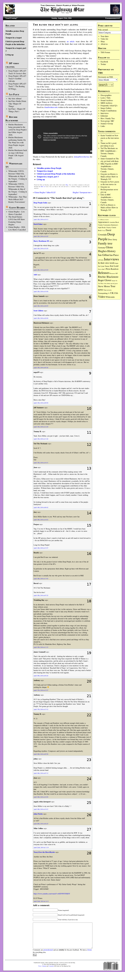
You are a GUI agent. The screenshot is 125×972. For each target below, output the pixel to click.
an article (70, 41)
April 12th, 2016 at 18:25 (41, 236)
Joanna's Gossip (107, 123)
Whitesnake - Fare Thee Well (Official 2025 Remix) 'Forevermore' (17, 199)
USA (116, 293)
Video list (104, 38)
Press (108, 268)
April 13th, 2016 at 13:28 (41, 439)
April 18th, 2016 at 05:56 (41, 754)
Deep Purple (106, 236)
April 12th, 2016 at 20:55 (41, 306)
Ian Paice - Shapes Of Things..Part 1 (16, 110)
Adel (35, 274)
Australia (112, 222)
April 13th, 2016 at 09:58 (41, 403)
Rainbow (115, 269)
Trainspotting (102, 293)
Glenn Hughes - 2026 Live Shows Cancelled (17, 228)
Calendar (44, 966)
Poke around (103, 29)
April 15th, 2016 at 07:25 (41, 595)
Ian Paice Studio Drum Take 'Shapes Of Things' (17, 103)
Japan (116, 263)
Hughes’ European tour (82, 192)
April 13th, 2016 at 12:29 (41, 427)
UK (112, 293)
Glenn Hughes (17, 207)
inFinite (100, 260)
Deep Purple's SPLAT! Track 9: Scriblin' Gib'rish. (17, 78)
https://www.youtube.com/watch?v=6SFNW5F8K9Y (52, 893)
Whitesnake (110, 297)
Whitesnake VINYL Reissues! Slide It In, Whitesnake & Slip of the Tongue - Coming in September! (17, 176)
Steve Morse (104, 286)
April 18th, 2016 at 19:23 (41, 809)
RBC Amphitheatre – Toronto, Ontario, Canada (109, 153)
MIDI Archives (106, 103)
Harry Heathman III (41, 241)
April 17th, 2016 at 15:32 (41, 709)
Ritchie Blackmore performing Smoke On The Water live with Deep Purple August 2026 (17, 142)
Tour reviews (108, 290)
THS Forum (105, 52)
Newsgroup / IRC (107, 121)
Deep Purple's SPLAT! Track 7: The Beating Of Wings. (17, 86)
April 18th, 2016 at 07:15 (41, 773)
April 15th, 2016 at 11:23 (41, 647)
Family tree (105, 243)
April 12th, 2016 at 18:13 (41, 219)
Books (104, 227)
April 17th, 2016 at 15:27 (41, 690)
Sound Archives (107, 100)
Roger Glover (104, 280)
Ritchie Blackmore (11, 118)
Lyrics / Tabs (105, 97)
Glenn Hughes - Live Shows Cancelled (16, 212)
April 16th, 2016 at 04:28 (41, 676)
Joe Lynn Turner (103, 266)
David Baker (38, 224)
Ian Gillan (103, 255)
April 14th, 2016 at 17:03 (41, 578)
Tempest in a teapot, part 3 (48, 176)
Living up (9, 54)
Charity (108, 227)
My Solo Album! (15, 98)
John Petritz (38, 814)
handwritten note (51, 107)
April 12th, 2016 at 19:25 (41, 270)
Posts (39, 966)
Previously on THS (105, 77)
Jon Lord (114, 265)
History (111, 251)
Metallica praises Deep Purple (49, 168)
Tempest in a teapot (13, 37)
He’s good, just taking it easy (109, 144)
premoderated (48, 950)
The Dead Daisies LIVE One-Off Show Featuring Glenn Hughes (16, 220)
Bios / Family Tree (108, 118)
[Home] (62, 13)
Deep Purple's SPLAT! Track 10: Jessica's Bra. (17, 72)
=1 (99, 219)
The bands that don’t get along (55, 24)
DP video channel (12, 65)
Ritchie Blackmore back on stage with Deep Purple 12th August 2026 (17, 154)
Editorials (104, 115)
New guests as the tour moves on (110, 138)
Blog (67, 185)
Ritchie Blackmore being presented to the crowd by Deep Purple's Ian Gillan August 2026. (17, 129)
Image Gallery (106, 108)
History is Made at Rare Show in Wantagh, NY (109, 176)
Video (101, 297)
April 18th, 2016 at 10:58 (41, 797)
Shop (103, 41)
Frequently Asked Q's (109, 105)
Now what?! (101, 269)
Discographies (106, 95)
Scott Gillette (38, 310)
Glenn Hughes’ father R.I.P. (45, 192)
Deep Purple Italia (40, 202)
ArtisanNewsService (81, 156)
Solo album (107, 283)
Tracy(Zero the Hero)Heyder (44, 852)
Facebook (104, 61)
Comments (51, 966)
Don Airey (112, 239)
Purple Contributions (109, 110)
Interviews (105, 113)
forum (90, 950)
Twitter (103, 64)
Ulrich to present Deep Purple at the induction (15, 43)
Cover (103, 230)
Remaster (112, 273)
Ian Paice (14, 94)
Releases (104, 272)
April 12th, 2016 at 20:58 (41, 318)
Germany (101, 247)
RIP (117, 273)
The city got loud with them (110, 159)
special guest (114, 283)
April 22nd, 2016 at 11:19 (41, 847)
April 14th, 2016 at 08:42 (41, 507)
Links (103, 126)
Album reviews (104, 219)
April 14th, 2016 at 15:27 (41, 548)
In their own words (106, 262)
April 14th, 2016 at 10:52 (41, 520)
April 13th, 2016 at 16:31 (41, 463)
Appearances (103, 222)
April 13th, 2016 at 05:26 (41, 367)
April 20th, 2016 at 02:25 (41, 824)
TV (109, 293)
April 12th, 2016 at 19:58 (41, 291)
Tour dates (105, 36)
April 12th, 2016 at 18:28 (41, 248)
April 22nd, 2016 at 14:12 (41, 901)
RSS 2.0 (43, 186)
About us (104, 44)
